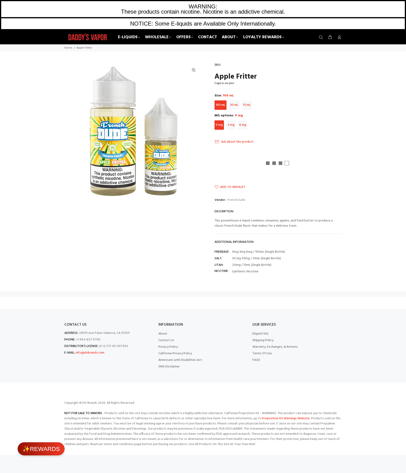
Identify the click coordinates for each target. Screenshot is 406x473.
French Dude (236, 200)
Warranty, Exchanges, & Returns (275, 347)
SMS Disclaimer (169, 366)
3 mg (231, 125)
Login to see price (224, 83)
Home (68, 48)
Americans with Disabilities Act (180, 360)
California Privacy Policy (175, 353)
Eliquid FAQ (260, 333)
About (162, 333)
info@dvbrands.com (90, 352)
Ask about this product (237, 142)
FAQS (256, 360)
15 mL (247, 105)
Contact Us (166, 340)
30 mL (234, 105)
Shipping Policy (262, 340)
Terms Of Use (262, 353)
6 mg (242, 125)
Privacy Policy (168, 347)
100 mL (220, 105)
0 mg (219, 125)
